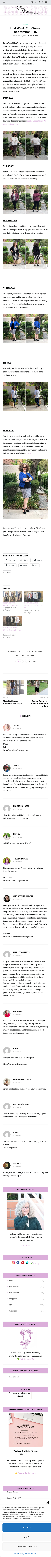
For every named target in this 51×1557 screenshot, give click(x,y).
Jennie (16, 765)
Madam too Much (22, 1079)
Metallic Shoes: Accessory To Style (12, 702)
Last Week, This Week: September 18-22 (33, 605)
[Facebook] (25, 661)
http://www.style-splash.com (15, 881)
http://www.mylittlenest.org (15, 1064)
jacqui (17, 1163)
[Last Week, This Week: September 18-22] (33, 596)
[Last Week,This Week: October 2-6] (12, 596)
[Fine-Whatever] (25, 10)
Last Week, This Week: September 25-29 (12, 630)
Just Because (14, 1287)
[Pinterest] (29, 661)
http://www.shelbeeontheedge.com (18, 937)
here (29, 453)
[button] (47, 1502)
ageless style (14, 651)
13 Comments (33, 36)
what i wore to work (25, 656)
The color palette (10, 1148)
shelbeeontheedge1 (23, 896)
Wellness (13, 1311)
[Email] (34, 661)
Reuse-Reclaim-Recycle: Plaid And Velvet (39, 704)
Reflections (14, 1293)
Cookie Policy (19, 1554)
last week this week (33, 651)
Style (25, 24)
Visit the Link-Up (27, 1359)
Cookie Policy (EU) (14, 1498)
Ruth (15, 1048)
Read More (25, 1246)
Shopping (13, 1299)
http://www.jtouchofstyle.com (15, 750)
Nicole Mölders (21, 806)
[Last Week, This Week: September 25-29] (12, 621)
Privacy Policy (30, 1554)
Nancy (16, 834)
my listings (23, 1393)
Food (11, 1281)
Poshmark (19, 1396)
